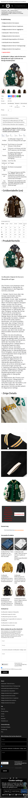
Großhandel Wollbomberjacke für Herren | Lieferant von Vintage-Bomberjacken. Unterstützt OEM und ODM (20, 579)
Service (2, 716)
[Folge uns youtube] (10, 778)
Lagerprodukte (14, 10)
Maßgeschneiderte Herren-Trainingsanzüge (10, 686)
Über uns (3, 709)
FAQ (2, 731)
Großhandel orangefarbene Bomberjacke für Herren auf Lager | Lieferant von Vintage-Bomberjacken (7, 578)
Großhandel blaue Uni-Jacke (8, 625)
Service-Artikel (18, 669)
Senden (5, 672)
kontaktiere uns (19, 514)
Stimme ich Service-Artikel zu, (11, 669)
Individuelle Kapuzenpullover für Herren (9, 688)
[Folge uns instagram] (16, 778)
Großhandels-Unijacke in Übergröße (10, 612)
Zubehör (5, 664)
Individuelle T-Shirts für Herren (7, 683)
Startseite (3, 10)
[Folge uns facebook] (13, 778)
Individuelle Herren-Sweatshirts (8, 690)
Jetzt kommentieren (19, 530)
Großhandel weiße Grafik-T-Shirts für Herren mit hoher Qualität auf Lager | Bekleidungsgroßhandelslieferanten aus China (20, 555)
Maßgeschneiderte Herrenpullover (8, 700)
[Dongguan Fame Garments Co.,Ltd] (8, 6)
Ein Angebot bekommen (20, 5)
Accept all (24, 791)
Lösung (2, 713)
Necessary (6, 794)
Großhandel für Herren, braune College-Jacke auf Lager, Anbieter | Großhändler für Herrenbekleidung (20, 602)
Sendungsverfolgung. (5, 727)
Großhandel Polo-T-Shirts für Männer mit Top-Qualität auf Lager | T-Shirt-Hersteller (7, 554)
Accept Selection (15, 791)
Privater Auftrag (4, 711)
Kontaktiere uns (4, 721)
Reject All (7, 791)
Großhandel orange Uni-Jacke (8, 614)
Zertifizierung (4, 729)
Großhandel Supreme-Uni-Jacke (9, 616)
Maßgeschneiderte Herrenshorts (8, 695)
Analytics (13, 794)
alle (8, 10)
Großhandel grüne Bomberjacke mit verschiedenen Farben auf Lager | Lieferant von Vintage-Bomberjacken (7, 602)
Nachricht (3, 718)
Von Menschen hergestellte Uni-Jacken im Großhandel (11, 619)
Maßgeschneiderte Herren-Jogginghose (9, 693)
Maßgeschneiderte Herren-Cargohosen (9, 698)
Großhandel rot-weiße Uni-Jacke (9, 622)
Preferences (19, 794)
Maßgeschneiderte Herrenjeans (8, 702)
